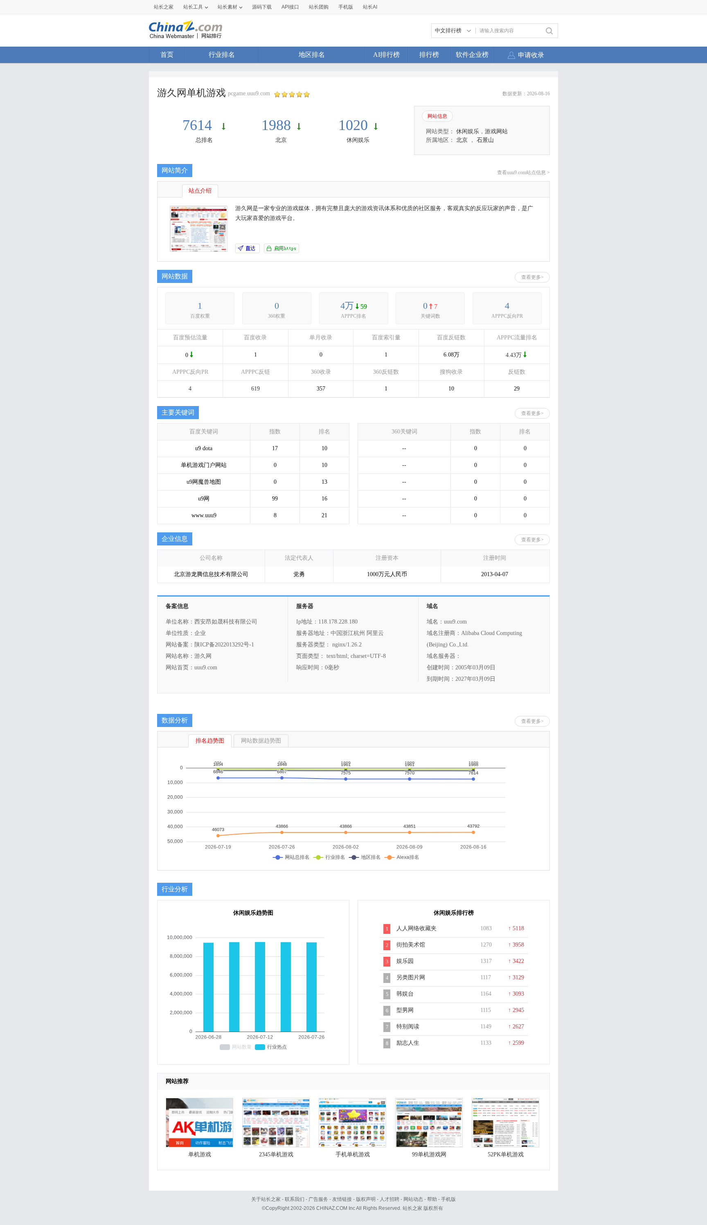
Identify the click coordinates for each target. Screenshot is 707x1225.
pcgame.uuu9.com (249, 93)
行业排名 (222, 54)
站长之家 (163, 7)
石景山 (485, 140)
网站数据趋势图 (261, 741)
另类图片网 (410, 977)
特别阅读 (407, 1026)
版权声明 (366, 1199)
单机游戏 (199, 1154)
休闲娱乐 (358, 140)
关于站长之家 (266, 1199)
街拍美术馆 (410, 945)
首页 (166, 54)
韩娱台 (405, 994)
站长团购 (319, 7)
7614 (199, 125)
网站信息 (437, 116)
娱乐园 (405, 961)
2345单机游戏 (276, 1154)
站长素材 (227, 7)
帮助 (432, 1199)
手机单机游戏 (352, 1154)
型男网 (405, 1010)
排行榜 (429, 54)
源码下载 (262, 7)
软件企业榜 (472, 54)
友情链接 (342, 1199)
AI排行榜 (386, 54)
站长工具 (193, 7)
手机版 (448, 1199)
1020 (353, 125)
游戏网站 (496, 131)
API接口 (290, 7)
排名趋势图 (210, 741)
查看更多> (532, 277)
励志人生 (407, 1043)
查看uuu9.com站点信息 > (523, 172)
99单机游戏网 (429, 1154)
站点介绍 (200, 191)
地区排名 (312, 54)
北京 (281, 140)
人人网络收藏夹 (416, 928)
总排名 (204, 140)
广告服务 (318, 1199)
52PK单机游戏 (506, 1154)
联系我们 (294, 1199)
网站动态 (413, 1199)
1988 (276, 125)
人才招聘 (389, 1199)
